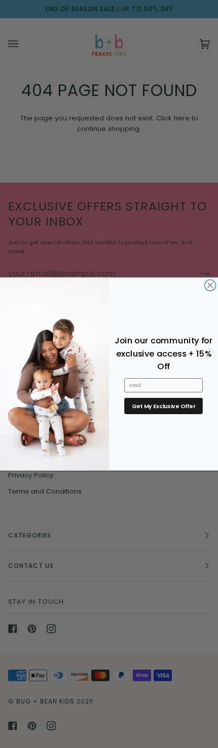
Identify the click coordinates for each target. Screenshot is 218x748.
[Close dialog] (210, 285)
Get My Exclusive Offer (163, 406)
